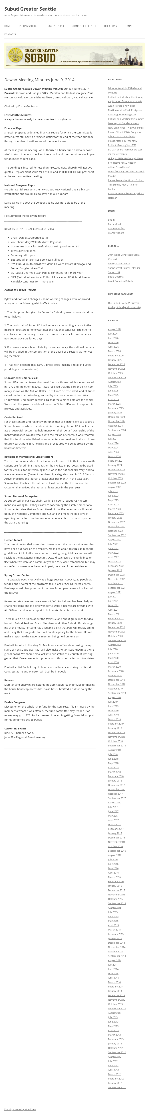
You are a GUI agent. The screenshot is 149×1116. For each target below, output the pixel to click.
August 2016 (114, 855)
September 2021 (117, 587)
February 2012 (116, 1078)
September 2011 (117, 1087)
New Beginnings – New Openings (126, 127)
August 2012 (114, 1056)
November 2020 (116, 631)
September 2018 (117, 745)
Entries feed (114, 224)
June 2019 (113, 706)
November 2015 (116, 894)
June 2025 (113, 390)
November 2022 (116, 526)
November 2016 (116, 842)
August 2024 (114, 434)
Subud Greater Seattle (30, 8)
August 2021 (114, 592)
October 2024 (115, 425)
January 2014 (115, 991)
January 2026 (115, 360)
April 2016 (113, 872)
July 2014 (113, 964)
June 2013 (113, 1021)
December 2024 (116, 416)
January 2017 (115, 833)
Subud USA (114, 272)
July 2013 (113, 1017)
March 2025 (114, 403)
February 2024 (116, 460)
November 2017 (116, 789)
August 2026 (114, 329)
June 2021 (113, 601)
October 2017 (115, 793)
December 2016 (116, 837)
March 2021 (114, 614)
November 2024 (116, 421)
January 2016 (115, 885)
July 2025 (113, 386)
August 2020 (114, 644)
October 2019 (115, 688)
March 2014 (114, 982)
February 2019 (116, 723)
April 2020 (113, 662)
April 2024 (113, 452)
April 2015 (113, 925)
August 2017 (114, 802)
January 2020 (115, 675)
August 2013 (114, 1012)
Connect (112, 259)
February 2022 (116, 565)
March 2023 (114, 509)
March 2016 (114, 877)
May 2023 (113, 500)
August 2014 (114, 960)
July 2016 (113, 859)
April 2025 (113, 399)
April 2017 (113, 820)
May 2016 (113, 868)
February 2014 (116, 986)
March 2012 (114, 1074)
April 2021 (113, 609)
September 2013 (117, 1008)
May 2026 (113, 342)
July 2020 (113, 649)
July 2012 (113, 1061)
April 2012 (113, 1069)
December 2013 (116, 995)
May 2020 (113, 658)
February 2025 (116, 408)
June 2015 (113, 916)
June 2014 (113, 969)
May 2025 (113, 395)
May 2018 (113, 763)
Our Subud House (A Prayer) (123, 303)
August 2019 (114, 697)
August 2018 (114, 750)
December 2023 (116, 469)
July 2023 (113, 491)
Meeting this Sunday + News (123, 123)
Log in (111, 219)
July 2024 (113, 438)
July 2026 (113, 333)
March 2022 (114, 561)
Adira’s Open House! (119, 167)
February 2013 (116, 1039)
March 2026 (114, 351)
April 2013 (113, 1030)
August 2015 (114, 907)
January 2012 (115, 1083)
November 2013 (116, 999)
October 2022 (115, 530)
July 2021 (113, 596)
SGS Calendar (56, 26)
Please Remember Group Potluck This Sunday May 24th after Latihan (126, 185)
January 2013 (115, 1043)
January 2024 (115, 465)
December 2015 (116, 890)
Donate (129, 26)
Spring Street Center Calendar (124, 268)
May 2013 (113, 1026)
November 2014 (116, 947)
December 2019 (116, 679)
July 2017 (113, 807)
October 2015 (115, 899)
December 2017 (116, 785)
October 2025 (115, 373)
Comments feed (116, 228)
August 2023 (114, 487)
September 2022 (117, 535)
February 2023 (116, 513)
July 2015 (113, 912)
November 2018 (116, 736)
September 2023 (117, 482)
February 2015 (116, 934)
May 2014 (113, 973)
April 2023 (113, 504)
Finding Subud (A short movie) (124, 307)
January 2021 (115, 622)
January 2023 (115, 517)
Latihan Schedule (29, 26)
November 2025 (116, 368)
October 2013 (115, 1004)
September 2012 (117, 1052)
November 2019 (116, 684)
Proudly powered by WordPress (20, 1109)
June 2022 (113, 548)
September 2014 (117, 956)
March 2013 (114, 1034)
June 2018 (113, 758)
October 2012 (115, 1048)
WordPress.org (116, 232)
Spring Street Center (84, 26)
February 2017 (116, 828)
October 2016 (115, 846)
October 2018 (115, 741)
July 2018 (113, 754)
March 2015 (114, 929)
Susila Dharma (116, 276)
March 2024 (114, 456)
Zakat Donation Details (120, 281)
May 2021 (113, 605)
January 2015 (115, 938)
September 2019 (117, 693)
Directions (110, 26)
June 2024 (113, 443)
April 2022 (113, 557)
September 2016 (117, 850)
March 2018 (114, 771)
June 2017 (113, 811)
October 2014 (115, 951)
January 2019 (115, 728)
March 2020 (114, 666)
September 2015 (117, 903)
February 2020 (116, 671)
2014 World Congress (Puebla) (124, 254)
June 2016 (113, 863)
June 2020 (113, 653)
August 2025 (114, 381)
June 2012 (113, 1065)
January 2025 (115, 412)
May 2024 (113, 447)
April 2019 (113, 714)
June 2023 (113, 495)
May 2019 (113, 710)
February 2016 (116, 881)
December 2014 (116, 942)
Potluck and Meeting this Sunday (126, 97)
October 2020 (115, 636)
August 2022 (114, 539)
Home (7, 26)
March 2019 (114, 719)
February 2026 (116, 355)
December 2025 (116, 364)
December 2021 (116, 574)
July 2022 (113, 544)
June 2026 (113, 338)
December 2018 (116, 732)
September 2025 (117, 377)
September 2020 (117, 640)
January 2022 (115, 570)
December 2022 (116, 522)
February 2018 (116, 776)
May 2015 (113, 920)
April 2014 (113, 977)
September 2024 (117, 430)
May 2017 (113, 815)
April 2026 (113, 346)
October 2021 (115, 583)
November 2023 (116, 473)
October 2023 (115, 478)
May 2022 (113, 552)
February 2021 (116, 618)
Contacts (10, 34)
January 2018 (115, 780)
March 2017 (114, 824)
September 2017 (117, 798)
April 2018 (113, 767)
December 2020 (116, 627)
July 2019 (113, 701)
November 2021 (116, 579)
